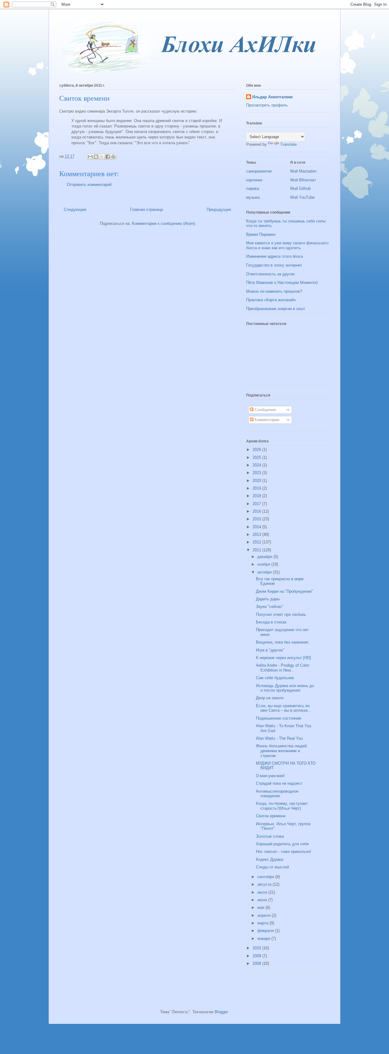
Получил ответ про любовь (281, 614)
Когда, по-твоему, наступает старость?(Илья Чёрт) (282, 806)
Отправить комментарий (89, 184)
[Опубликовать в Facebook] (108, 157)
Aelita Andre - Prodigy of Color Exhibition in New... (282, 667)
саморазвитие (259, 171)
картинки (254, 180)
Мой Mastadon (303, 171)
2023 (257, 472)
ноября (264, 564)
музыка (253, 197)
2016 (257, 511)
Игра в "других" (270, 650)
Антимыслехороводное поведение (277, 793)
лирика (252, 188)
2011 (257, 550)
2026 (257, 449)
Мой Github (300, 188)
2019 (257, 488)
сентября (266, 876)
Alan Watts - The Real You (279, 738)
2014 (257, 527)
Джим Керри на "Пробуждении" (284, 591)
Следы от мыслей (272, 867)
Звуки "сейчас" (270, 606)
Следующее (75, 209)
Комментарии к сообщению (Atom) (163, 223)
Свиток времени (270, 816)
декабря (265, 556)
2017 (257, 503)
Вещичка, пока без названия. (282, 642)
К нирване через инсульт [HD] (283, 657)
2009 (257, 956)
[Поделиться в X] (102, 157)
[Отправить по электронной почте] (90, 157)
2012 (257, 542)
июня (262, 900)
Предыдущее (219, 209)
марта (263, 923)
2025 (257, 457)
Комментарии (266, 419)
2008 (257, 963)
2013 (257, 534)
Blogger (221, 1012)
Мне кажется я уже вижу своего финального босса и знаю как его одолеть (287, 245)
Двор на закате (270, 698)
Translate (288, 144)
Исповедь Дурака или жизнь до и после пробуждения (285, 688)
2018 (257, 496)
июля (262, 892)
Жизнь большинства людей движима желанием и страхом (281, 751)
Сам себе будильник (275, 677)
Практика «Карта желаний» (271, 300)
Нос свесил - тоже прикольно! (283, 851)
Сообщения (264, 409)
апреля (264, 915)
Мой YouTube (302, 197)
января (264, 938)
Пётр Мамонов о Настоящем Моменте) (282, 282)
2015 (257, 519)
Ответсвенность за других (270, 274)
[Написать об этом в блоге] (96, 157)
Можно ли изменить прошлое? (274, 291)
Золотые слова (270, 836)
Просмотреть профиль (267, 105)
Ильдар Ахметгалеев (272, 97)
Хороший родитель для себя (282, 844)
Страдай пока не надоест (279, 783)
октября (265, 572)
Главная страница (146, 209)
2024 (257, 465)
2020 (257, 480)
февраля (266, 930)
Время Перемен (260, 234)
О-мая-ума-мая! (270, 775)
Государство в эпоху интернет (274, 265)
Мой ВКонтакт (303, 180)
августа (265, 884)
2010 (257, 948)
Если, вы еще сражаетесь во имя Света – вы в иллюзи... (283, 708)
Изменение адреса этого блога (274, 256)
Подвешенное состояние (278, 718)
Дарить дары (268, 599)
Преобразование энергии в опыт (275, 308)
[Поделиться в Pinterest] (113, 157)
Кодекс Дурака (269, 859)
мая (261, 907)
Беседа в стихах (271, 622)
